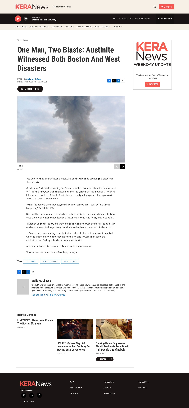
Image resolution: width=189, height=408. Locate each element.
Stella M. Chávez (33, 79)
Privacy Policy (109, 394)
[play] (18, 18)
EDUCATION (57, 27)
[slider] (29, 18)
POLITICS (69, 27)
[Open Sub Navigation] (110, 27)
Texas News (22, 40)
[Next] (122, 166)
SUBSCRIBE (152, 84)
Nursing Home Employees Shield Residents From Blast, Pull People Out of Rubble (112, 346)
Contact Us (142, 388)
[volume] (26, 19)
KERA (79, 288)
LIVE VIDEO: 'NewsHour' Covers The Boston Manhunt (35, 322)
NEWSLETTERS (101, 27)
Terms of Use (143, 382)
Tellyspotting (109, 382)
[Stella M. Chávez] (23, 287)
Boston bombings (50, 261)
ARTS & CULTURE (84, 27)
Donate (168, 6)
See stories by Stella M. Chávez (48, 294)
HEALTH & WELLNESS (39, 27)
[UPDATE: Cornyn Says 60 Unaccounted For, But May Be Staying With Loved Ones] (75, 329)
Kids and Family (76, 388)
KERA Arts (74, 394)
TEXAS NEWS (21, 27)
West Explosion (70, 261)
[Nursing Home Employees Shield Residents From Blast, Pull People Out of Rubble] (114, 329)
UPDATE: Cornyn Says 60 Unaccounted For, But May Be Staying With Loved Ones (73, 346)
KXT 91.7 (107, 388)
